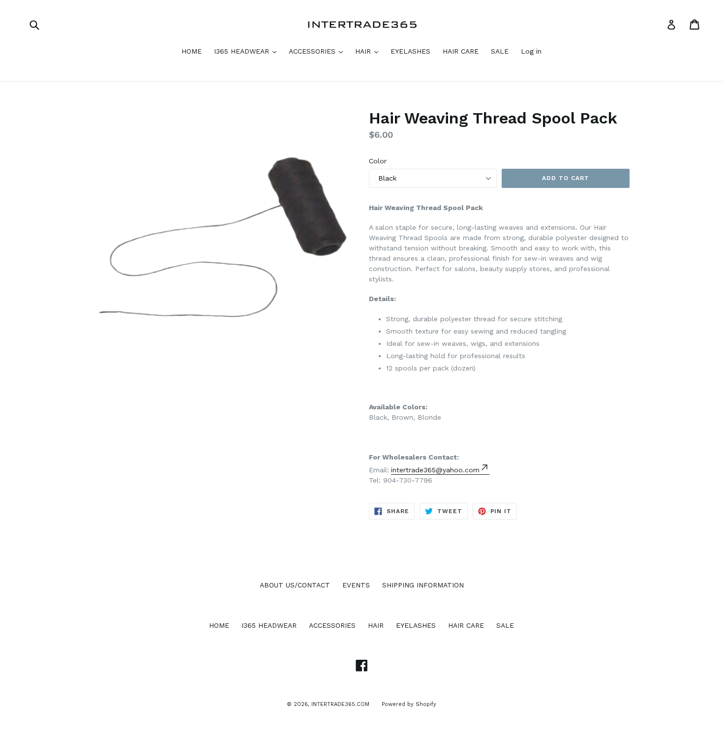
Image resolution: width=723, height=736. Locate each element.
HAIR (364, 51)
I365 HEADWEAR (242, 51)
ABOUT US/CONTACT (295, 585)
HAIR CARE (461, 51)
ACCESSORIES (313, 51)
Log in (531, 51)
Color (378, 161)
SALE (500, 51)
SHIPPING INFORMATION (423, 585)
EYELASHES (410, 51)
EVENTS (356, 585)
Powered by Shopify (409, 704)
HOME (191, 51)
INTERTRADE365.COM (340, 704)
